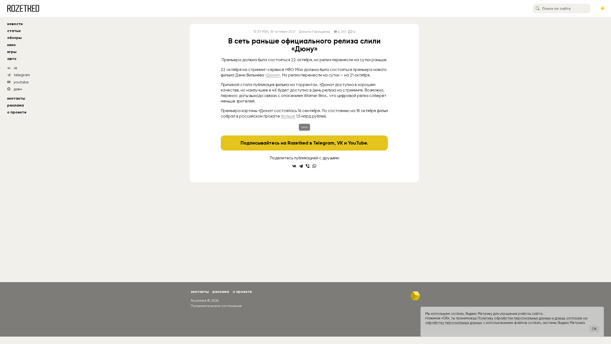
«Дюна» (272, 75)
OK (594, 329)
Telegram (323, 143)
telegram (22, 75)
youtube (21, 82)
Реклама (15, 105)
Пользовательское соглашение (216, 306)
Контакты (16, 98)
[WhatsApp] (314, 166)
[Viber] (308, 166)
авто (11, 58)
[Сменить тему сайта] (602, 8)
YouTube (357, 143)
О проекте (16, 112)
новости (15, 24)
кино (11, 45)
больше (288, 116)
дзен (18, 89)
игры (11, 51)
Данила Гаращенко (314, 31)
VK (340, 143)
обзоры (14, 37)
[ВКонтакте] (294, 166)
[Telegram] (301, 166)
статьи (14, 30)
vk (15, 68)
